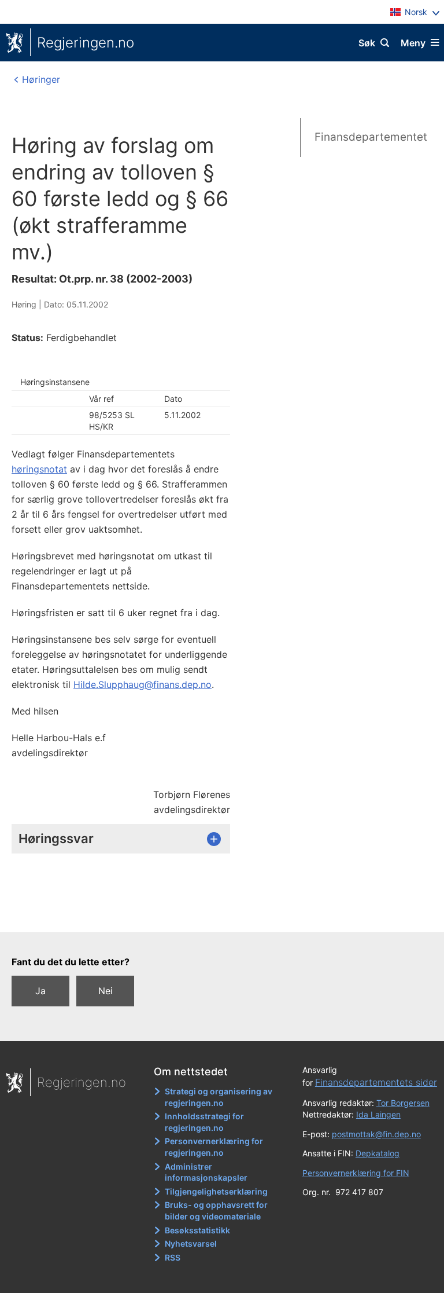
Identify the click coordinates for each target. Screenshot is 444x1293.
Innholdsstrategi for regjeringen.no (204, 1122)
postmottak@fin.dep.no (376, 1134)
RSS (172, 1257)
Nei (105, 991)
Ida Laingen (378, 1114)
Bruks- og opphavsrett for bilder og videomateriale (216, 1210)
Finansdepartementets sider (376, 1082)
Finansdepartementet (370, 137)
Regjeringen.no (85, 42)
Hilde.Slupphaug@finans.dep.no (142, 684)
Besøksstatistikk (197, 1230)
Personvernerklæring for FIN (355, 1173)
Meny (413, 43)
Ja (40, 991)
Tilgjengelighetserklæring (216, 1191)
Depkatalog (377, 1153)
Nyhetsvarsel (191, 1243)
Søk (366, 43)
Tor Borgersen (403, 1103)
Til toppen (216, 915)
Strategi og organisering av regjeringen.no (218, 1097)
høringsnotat (39, 469)
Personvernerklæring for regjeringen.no (214, 1147)
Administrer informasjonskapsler (206, 1172)
